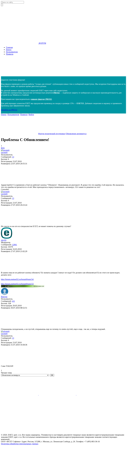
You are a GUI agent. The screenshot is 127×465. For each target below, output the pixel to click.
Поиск (8, 50)
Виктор (4, 297)
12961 (14, 245)
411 (13, 301)
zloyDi (3, 240)
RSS (3, 148)
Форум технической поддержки (51, 134)
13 (13, 157)
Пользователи (12, 52)
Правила (9, 54)
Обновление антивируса (76, 134)
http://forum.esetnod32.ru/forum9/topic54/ (17, 279)
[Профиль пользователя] (5, 150)
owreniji (4, 152)
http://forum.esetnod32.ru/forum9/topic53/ (17, 284)
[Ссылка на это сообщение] (19, 183)
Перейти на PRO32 (9, 110)
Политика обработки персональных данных (19, 444)
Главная (9, 47)
